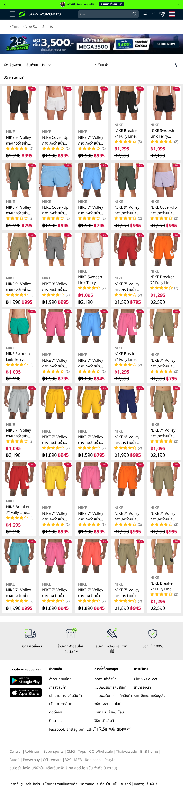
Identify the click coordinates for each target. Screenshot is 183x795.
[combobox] (108, 14)
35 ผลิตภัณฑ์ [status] (14, 77)
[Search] (135, 14)
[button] (12, 14)
